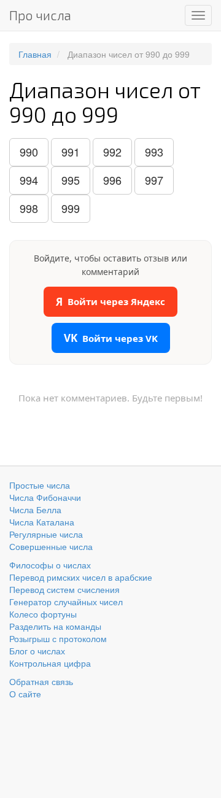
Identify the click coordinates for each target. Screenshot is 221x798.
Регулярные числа (46, 534)
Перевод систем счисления (64, 589)
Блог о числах (37, 651)
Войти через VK (111, 338)
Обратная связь (41, 681)
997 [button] (154, 180)
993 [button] (154, 152)
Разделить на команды (55, 626)
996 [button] (112, 180)
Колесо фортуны (43, 614)
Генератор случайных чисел (66, 601)
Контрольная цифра (50, 663)
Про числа (40, 15)
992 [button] (112, 152)
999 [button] (70, 208)
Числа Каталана (41, 522)
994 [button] (29, 180)
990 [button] (29, 152)
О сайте (25, 694)
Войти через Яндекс (110, 302)
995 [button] (70, 180)
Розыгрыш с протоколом (58, 638)
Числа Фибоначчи (45, 497)
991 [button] (70, 152)
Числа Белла (35, 509)
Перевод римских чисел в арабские (80, 577)
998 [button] (29, 208)
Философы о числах (50, 565)
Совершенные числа (51, 546)
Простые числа (39, 485)
